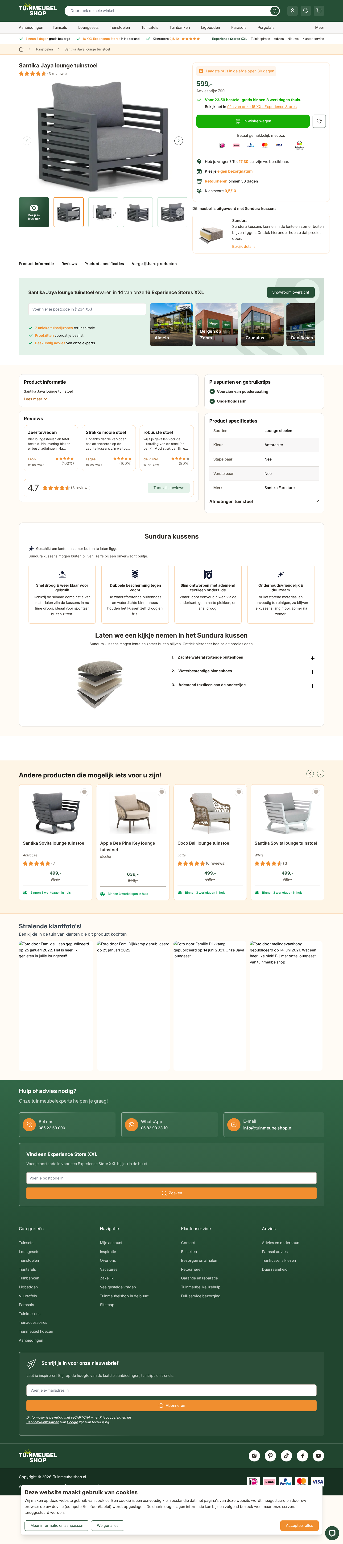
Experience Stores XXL (229, 39)
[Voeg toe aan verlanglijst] (319, 121)
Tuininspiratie (260, 39)
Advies (279, 39)
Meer (319, 27)
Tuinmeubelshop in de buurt (124, 1296)
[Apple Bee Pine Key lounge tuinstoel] (133, 813)
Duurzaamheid (275, 1269)
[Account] (292, 11)
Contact (188, 1242)
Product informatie (36, 263)
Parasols (238, 27)
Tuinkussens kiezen (279, 1260)
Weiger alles (107, 1525)
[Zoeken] (274, 11)
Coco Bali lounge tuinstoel (204, 843)
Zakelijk (107, 1278)
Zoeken (175, 1193)
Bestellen (189, 1251)
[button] (43, 74)
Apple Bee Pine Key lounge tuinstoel (127, 846)
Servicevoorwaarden (42, 1422)
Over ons (108, 1260)
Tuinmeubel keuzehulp (200, 1287)
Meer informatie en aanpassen (56, 1525)
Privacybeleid (110, 1417)
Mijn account (111, 1242)
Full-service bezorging (200, 1296)
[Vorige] (27, 141)
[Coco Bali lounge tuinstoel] (210, 813)
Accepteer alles (299, 1525)
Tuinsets (60, 27)
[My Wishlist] (306, 11)
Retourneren (191, 1269)
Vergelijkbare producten (154, 263)
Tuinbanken (179, 27)
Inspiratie (108, 1251)
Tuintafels (149, 27)
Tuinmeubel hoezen (36, 1331)
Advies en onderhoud (280, 1242)
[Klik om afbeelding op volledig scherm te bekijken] (103, 136)
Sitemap (107, 1304)
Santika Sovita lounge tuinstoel (54, 843)
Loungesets (88, 27)
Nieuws (293, 39)
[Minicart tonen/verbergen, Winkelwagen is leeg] (319, 11)
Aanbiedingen (31, 27)
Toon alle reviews (168, 487)
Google (72, 1422)
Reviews (69, 263)
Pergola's (266, 27)
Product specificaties (104, 263)
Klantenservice (313, 39)
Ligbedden (210, 27)
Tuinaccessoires (33, 1322)
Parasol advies (275, 1251)
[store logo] (38, 9)
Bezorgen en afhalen (199, 1260)
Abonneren (175, 1405)
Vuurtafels (28, 1296)
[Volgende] (178, 141)
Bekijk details (244, 246)
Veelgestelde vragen (118, 1287)
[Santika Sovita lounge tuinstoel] (55, 813)
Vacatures (108, 1269)
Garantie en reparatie (199, 1278)
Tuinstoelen (120, 27)
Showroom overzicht (290, 292)
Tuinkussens (29, 1313)
